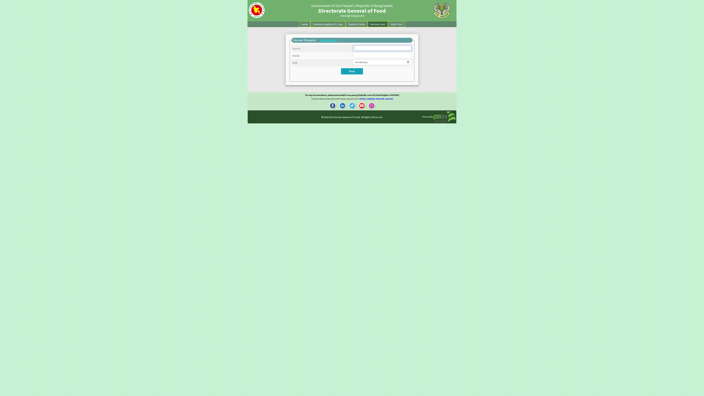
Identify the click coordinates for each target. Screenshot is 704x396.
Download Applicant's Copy (328, 24)
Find (352, 71)
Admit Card (396, 24)
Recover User (377, 24)
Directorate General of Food (344, 117)
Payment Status (356, 24)
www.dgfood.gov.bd (352, 15)
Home (305, 24)
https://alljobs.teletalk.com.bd (376, 98)
